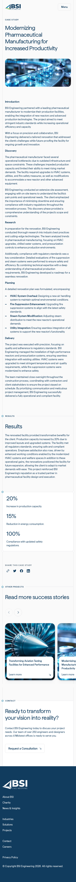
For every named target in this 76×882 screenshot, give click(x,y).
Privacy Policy (10, 857)
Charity (7, 802)
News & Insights (11, 808)
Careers (7, 846)
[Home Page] (13, 7)
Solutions (8, 824)
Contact (7, 841)
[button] (64, 7)
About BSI (8, 796)
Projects (7, 830)
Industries (8, 819)
